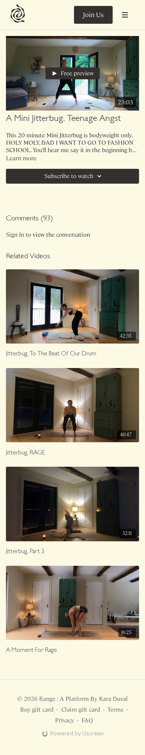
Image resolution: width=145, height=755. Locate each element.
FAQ (87, 720)
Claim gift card (80, 709)
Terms (115, 709)
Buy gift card (37, 709)
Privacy (64, 720)
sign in (15, 235)
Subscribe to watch (68, 176)
